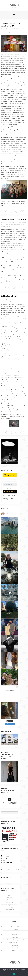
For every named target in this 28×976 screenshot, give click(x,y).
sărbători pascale (4, 226)
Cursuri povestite (15, 934)
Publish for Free (16, 870)
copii (19, 224)
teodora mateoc (10, 909)
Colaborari (20, 28)
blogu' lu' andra (10, 899)
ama (10, 894)
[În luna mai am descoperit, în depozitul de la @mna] (9, 525)
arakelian (9, 897)
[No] (26, 972)
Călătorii (15, 929)
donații (6, 32)
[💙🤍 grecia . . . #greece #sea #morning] (9, 576)
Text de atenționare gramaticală (15, 940)
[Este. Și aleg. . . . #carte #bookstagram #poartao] (9, 693)
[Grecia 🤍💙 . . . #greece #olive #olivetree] (9, 542)
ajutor (7, 224)
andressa (9, 895)
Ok (14, 974)
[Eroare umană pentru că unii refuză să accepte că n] (9, 592)
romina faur (10, 907)
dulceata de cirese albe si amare (9, 904)
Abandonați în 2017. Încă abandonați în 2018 (10, 24)
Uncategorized (15, 945)
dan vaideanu (9, 902)
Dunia (4, 28)
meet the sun (9, 906)
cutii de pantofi (19, 30)
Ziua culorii (15, 950)
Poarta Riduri (15, 937)
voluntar (16, 301)
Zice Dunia (15, 948)
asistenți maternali (5, 30)
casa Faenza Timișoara (13, 224)
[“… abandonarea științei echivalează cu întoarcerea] (9, 609)
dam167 (10, 901)
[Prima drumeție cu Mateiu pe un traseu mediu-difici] (9, 677)
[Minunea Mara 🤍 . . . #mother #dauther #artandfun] (9, 710)
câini (7, 301)
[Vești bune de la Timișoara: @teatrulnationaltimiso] (9, 626)
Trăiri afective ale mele (15, 942)
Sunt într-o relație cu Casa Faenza (13, 219)
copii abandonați (12, 30)
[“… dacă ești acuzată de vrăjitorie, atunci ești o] (9, 559)
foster (13, 301)
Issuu (9, 870)
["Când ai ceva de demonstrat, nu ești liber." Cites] (9, 643)
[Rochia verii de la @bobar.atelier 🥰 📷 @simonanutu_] (9, 660)
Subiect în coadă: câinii (9, 296)
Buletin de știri (15, 926)
